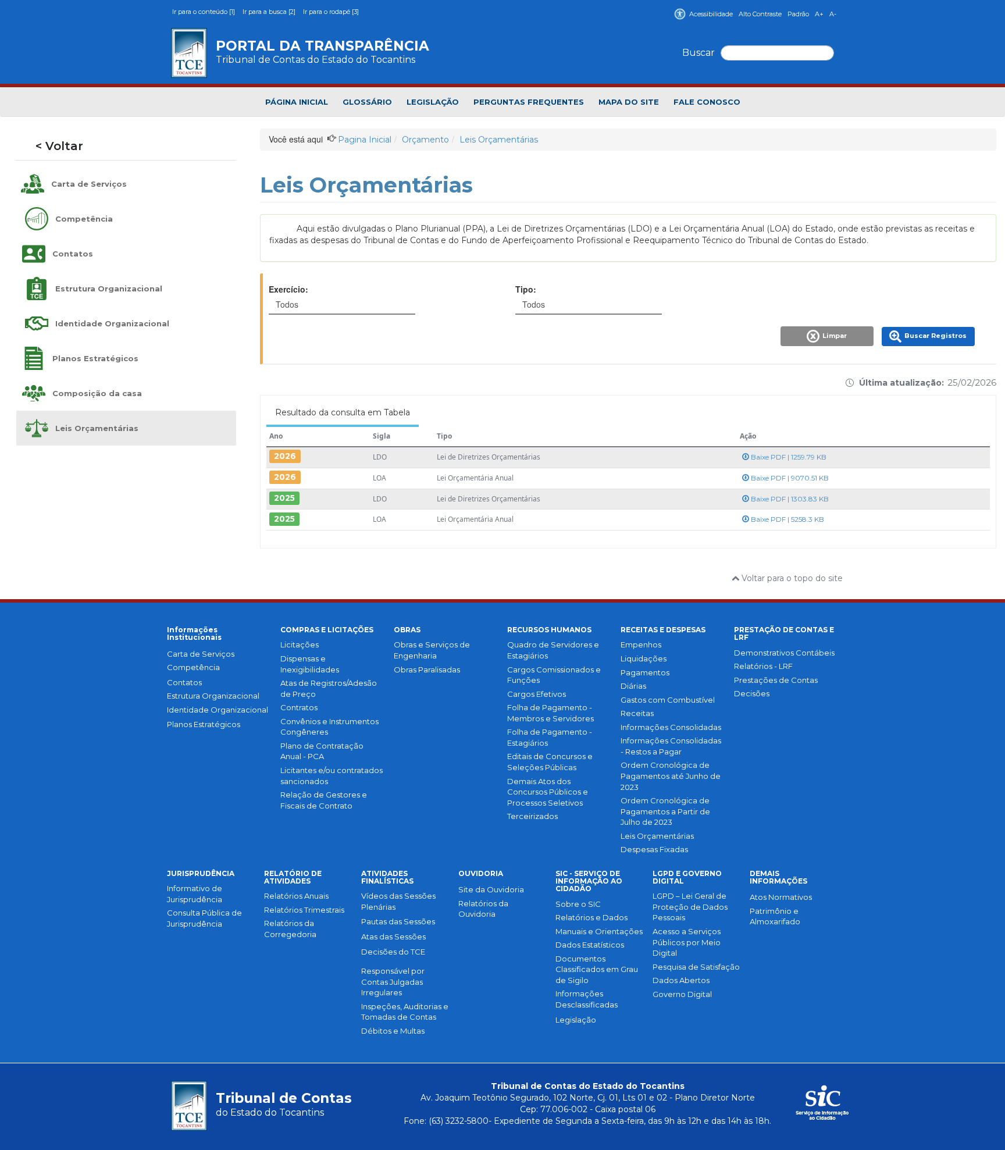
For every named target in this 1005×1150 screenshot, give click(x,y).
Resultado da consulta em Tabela (342, 412)
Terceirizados (532, 816)
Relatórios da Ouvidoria (483, 909)
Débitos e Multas (393, 1030)
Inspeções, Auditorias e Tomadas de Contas (404, 1012)
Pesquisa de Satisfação (696, 966)
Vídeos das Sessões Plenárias (398, 901)
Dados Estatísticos (589, 944)
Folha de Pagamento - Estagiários (549, 737)
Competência (193, 667)
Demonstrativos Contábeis (784, 652)
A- (832, 14)
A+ (819, 14)
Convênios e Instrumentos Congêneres (329, 727)
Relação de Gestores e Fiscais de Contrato (323, 800)
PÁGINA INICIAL (296, 101)
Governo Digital (682, 994)
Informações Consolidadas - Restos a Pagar (671, 746)
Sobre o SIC (578, 904)
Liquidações (644, 658)
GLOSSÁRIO (367, 101)
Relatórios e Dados (591, 917)
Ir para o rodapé (331, 12)
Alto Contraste (760, 14)
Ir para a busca (269, 12)
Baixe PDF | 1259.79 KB (787, 457)
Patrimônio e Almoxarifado (775, 916)
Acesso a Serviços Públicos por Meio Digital (687, 942)
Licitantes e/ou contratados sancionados (331, 776)
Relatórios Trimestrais (304, 909)
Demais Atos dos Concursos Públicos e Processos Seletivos (547, 792)
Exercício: (288, 289)
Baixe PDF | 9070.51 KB (789, 477)
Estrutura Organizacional (213, 695)
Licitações (299, 644)
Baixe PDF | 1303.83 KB (789, 498)
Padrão (798, 14)
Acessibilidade (711, 14)
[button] (828, 339)
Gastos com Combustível (668, 699)
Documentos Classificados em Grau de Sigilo (596, 969)
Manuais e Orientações (599, 931)
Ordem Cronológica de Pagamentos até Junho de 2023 (671, 775)
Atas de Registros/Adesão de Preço (328, 688)
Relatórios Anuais (296, 895)
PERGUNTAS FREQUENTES (528, 101)
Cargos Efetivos (536, 694)
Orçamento (425, 139)
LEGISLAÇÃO (433, 101)
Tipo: (525, 289)
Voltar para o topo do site (791, 578)
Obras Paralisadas (427, 669)
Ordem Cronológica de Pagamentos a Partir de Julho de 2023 (665, 811)
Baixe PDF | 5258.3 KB (786, 519)
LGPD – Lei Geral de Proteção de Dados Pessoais (690, 906)
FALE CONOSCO (706, 101)
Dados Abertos (681, 980)
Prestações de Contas (776, 680)
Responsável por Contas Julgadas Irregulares (393, 981)
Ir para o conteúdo (203, 12)
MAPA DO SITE (628, 101)
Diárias (633, 685)
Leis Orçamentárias (498, 139)
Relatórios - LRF (763, 666)
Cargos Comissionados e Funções (554, 675)
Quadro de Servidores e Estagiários (553, 650)
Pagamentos (645, 672)
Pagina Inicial (364, 139)
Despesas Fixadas (654, 849)
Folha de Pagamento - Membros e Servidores (550, 713)
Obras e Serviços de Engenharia (432, 650)
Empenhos (641, 644)
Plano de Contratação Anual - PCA (321, 751)
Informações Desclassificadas (586, 999)
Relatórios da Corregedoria (290, 928)
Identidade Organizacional (217, 709)
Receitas (637, 713)
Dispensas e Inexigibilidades (309, 664)
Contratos (299, 707)
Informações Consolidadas (671, 727)
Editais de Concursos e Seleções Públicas (550, 762)
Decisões (751, 693)
